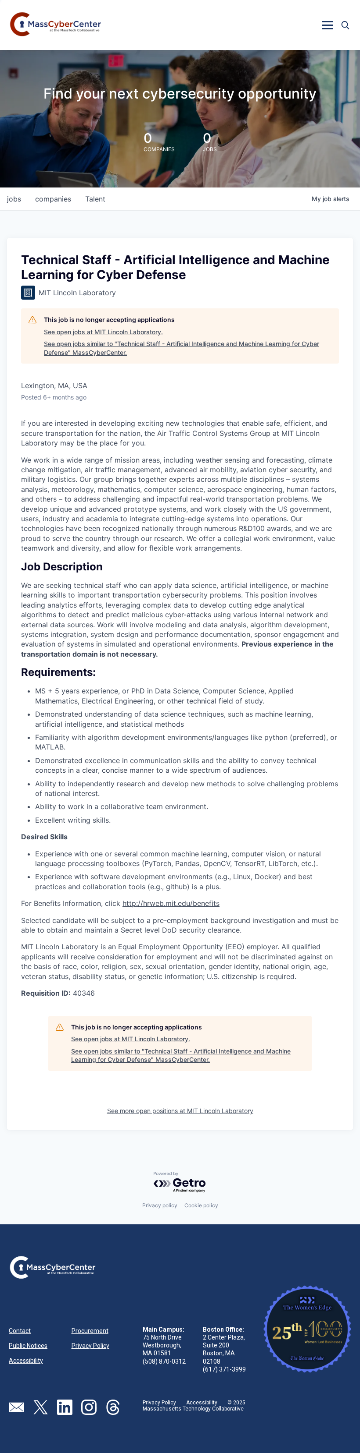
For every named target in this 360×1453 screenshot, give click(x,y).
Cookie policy (201, 1205)
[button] (327, 25)
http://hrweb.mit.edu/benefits (171, 903)
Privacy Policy (90, 1345)
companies (53, 198)
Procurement (90, 1330)
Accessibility (26, 1360)
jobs (14, 198)
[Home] (56, 25)
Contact (20, 1330)
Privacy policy (159, 1205)
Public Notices (28, 1345)
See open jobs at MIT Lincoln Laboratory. (103, 332)
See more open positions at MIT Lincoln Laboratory (180, 1110)
